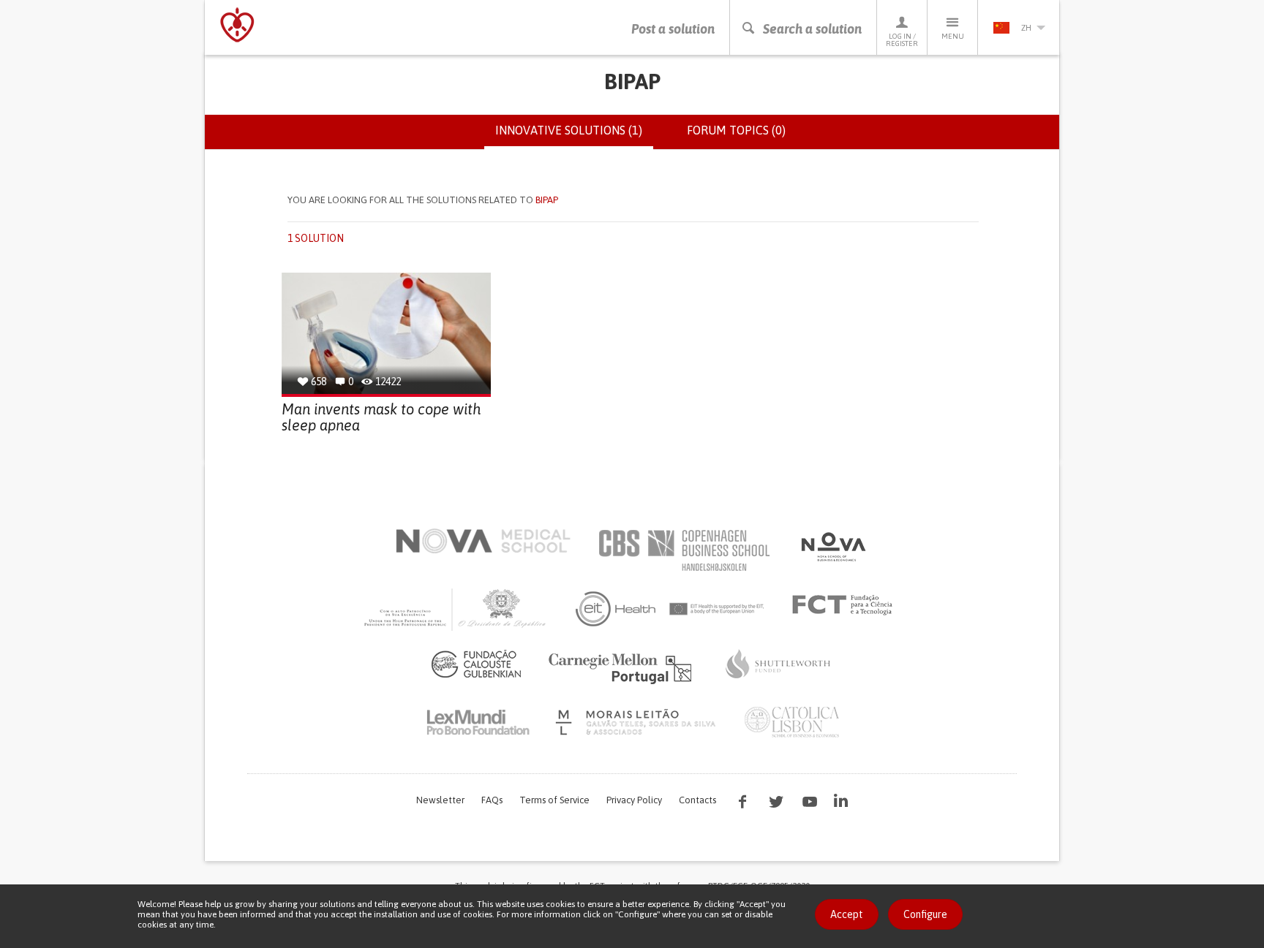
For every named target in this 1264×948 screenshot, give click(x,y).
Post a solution (673, 29)
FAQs (492, 800)
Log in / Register (902, 40)
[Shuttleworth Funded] (778, 663)
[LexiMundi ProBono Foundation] (477, 722)
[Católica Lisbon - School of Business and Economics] (792, 722)
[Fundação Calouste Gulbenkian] (476, 663)
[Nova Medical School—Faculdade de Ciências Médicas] (483, 540)
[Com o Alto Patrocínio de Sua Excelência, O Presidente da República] (456, 609)
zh (1026, 27)
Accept (846, 914)
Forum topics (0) (736, 130)
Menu (952, 36)
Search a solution (812, 29)
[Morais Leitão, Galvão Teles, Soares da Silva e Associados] (637, 722)
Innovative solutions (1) (574, 137)
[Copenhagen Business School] (683, 550)
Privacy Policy (634, 800)
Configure (925, 914)
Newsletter (440, 800)
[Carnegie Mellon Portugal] (622, 667)
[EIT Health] (670, 609)
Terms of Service (554, 800)
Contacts (697, 800)
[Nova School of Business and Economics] (832, 546)
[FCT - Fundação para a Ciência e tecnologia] (846, 605)
